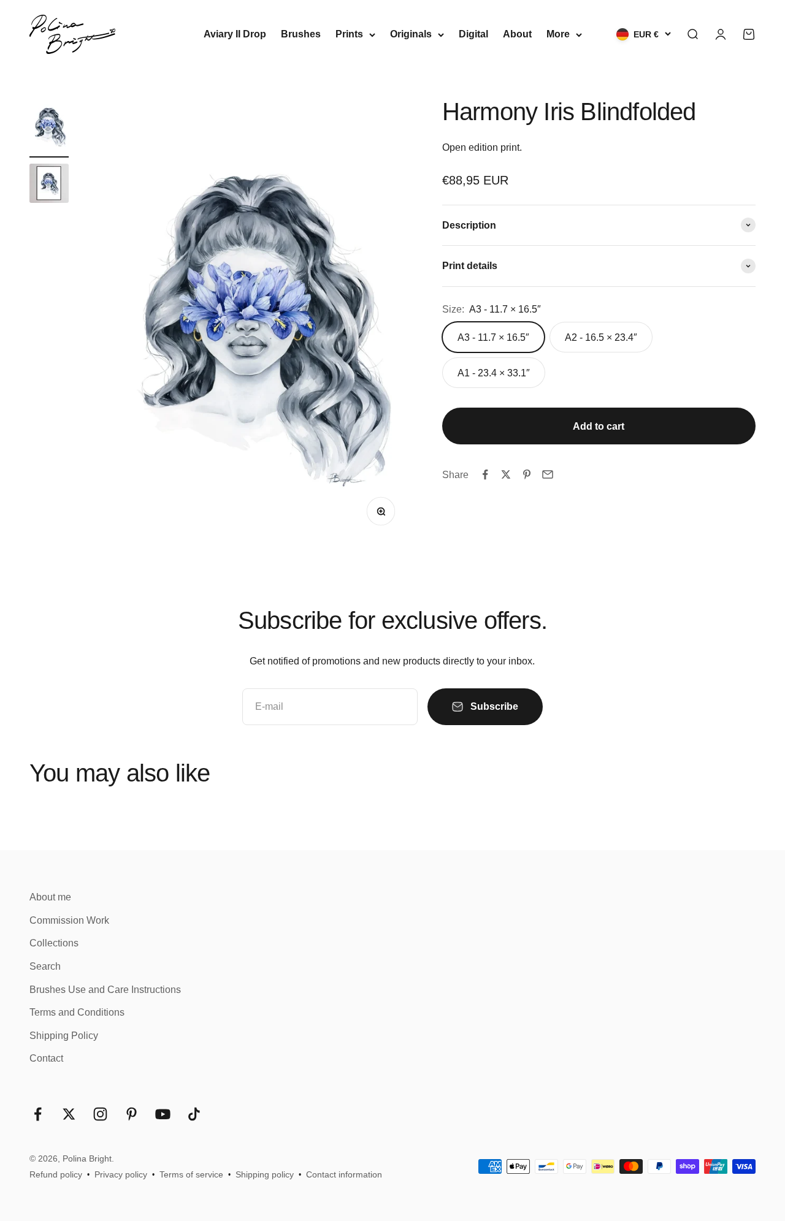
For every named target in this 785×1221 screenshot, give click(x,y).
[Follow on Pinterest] (131, 1114)
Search (45, 966)
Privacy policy (120, 1174)
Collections (53, 943)
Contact (46, 1058)
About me (50, 897)
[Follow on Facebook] (37, 1114)
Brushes (301, 34)
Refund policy (55, 1174)
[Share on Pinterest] (526, 474)
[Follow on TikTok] (194, 1114)
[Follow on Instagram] (100, 1114)
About (517, 34)
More (558, 34)
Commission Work (69, 920)
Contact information (344, 1174)
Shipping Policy (63, 1035)
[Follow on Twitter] (69, 1114)
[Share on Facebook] (485, 474)
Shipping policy (265, 1174)
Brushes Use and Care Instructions (105, 989)
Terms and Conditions (76, 1012)
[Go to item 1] (49, 128)
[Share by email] (547, 474)
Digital (473, 34)
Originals (411, 34)
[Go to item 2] (49, 185)
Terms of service (191, 1174)
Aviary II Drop (235, 34)
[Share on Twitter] (506, 474)
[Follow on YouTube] (163, 1114)
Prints (349, 34)
